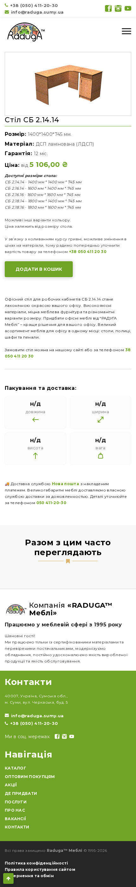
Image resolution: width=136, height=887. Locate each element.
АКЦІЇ (11, 784)
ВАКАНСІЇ (15, 818)
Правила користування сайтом (40, 869)
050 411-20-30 (51, 502)
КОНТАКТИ (17, 827)
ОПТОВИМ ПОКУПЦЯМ (30, 776)
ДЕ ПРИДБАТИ (21, 793)
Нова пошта (65, 483)
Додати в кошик (38, 269)
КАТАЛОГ (15, 768)
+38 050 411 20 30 (88, 251)
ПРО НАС (15, 810)
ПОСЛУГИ (16, 802)
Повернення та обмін (29, 875)
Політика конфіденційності (36, 863)
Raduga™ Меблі (65, 850)
